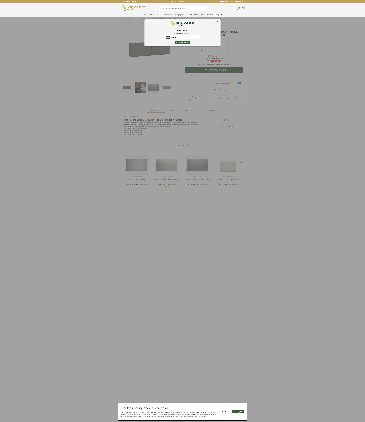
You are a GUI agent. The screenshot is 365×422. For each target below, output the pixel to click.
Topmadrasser (168, 15)
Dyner (203, 15)
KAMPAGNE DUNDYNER (177, 1)
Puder (196, 15)
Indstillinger (225, 412)
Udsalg (152, 15)
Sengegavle (179, 15)
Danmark (127, 1)
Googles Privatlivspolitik (165, 416)
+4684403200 (239, 1)
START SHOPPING (182, 42)
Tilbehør (210, 15)
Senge (159, 15)
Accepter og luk (237, 412)
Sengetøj (189, 15)
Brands (144, 15)
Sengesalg (219, 15)
